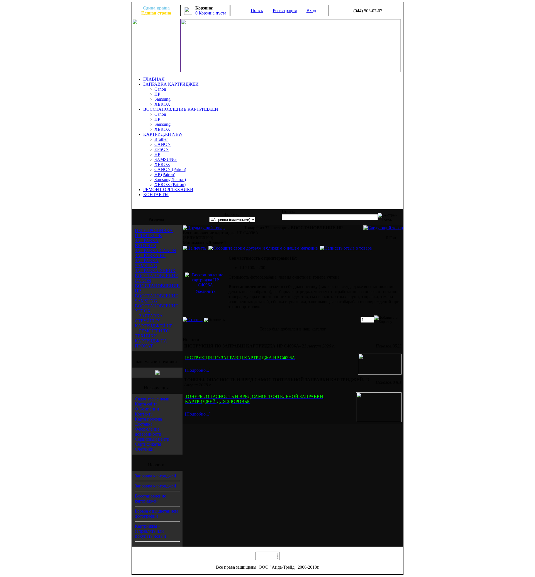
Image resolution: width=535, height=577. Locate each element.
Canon (160, 89)
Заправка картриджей (155, 476)
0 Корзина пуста (210, 13)
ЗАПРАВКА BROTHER (147, 243)
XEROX (162, 104)
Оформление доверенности (148, 431)
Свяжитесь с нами (152, 399)
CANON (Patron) (170, 169)
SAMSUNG (165, 159)
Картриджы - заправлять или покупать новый (150, 531)
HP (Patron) (164, 174)
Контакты (144, 414)
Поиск (257, 10)
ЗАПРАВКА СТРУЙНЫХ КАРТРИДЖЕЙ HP (153, 320)
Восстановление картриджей (150, 498)
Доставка (143, 424)
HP (157, 94)
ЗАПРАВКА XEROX (155, 270)
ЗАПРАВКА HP (150, 255)
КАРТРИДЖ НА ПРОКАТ (151, 343)
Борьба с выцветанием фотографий (156, 513)
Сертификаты (148, 444)
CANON (162, 144)
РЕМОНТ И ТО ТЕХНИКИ (152, 333)
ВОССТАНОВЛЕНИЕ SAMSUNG (156, 298)
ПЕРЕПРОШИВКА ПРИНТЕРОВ (154, 233)
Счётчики (144, 449)
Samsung (162, 99)
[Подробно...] (197, 370)
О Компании (147, 409)
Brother (161, 139)
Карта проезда (148, 419)
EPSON (161, 149)
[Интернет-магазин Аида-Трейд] (157, 373)
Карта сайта (146, 404)
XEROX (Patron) (170, 184)
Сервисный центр (152, 439)
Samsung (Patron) (170, 179)
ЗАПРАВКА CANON (155, 250)
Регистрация (285, 10)
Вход (311, 10)
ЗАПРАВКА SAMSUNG (147, 263)
